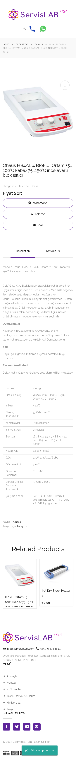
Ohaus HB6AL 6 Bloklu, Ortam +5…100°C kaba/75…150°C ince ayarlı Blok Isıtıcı (19, 599)
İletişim (11, 709)
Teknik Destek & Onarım (21, 696)
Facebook (6, 727)
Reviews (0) (53, 250)
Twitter (16, 727)
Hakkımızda (13, 702)
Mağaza (11, 682)
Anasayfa (12, 676)
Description (23, 250)
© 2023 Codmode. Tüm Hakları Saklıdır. (26, 741)
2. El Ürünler (14, 689)
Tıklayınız (22, 526)
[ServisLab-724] (38, 14)
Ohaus (39, 44)
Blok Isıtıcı (22, 44)
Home (6, 44)
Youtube (26, 727)
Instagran (37, 727)
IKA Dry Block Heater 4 (56, 593)
